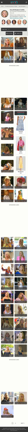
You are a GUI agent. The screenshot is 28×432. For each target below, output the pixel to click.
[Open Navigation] (2, 2)
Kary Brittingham (22, 6)
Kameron (19, 24)
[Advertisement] (14, 81)
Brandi (14, 24)
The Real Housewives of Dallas (11, 6)
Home (2, 6)
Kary (25, 24)
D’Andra (3, 24)
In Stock (10, 33)
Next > (23, 423)
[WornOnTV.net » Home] (14, 2)
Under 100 (18, 33)
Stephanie (9, 24)
